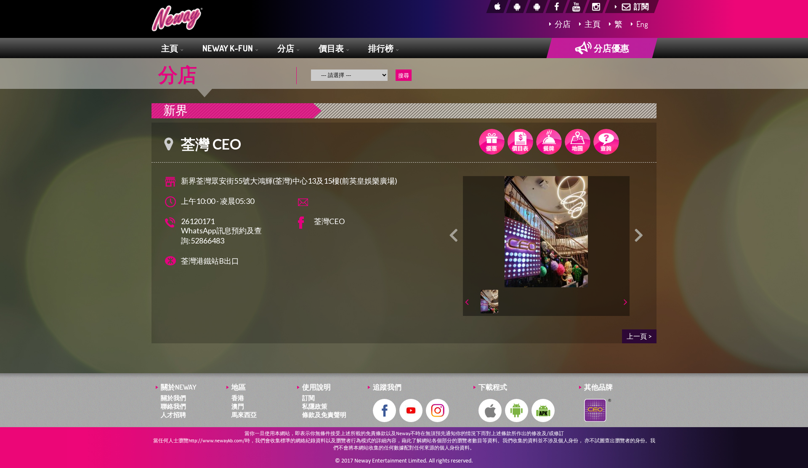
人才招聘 (173, 415)
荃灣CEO (329, 221)
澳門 (237, 406)
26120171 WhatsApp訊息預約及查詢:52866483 (221, 231)
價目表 (332, 48)
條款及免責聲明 (324, 415)
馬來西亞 (244, 415)
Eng (641, 24)
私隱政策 (314, 406)
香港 (237, 398)
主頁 (592, 24)
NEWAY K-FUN (228, 48)
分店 (562, 24)
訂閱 (308, 398)
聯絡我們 (173, 406)
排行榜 (381, 48)
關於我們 (173, 398)
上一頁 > (639, 336)
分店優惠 (610, 47)
